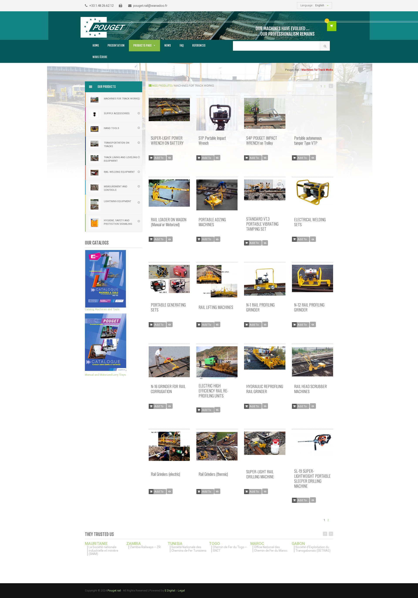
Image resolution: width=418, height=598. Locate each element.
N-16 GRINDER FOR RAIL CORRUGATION (168, 389)
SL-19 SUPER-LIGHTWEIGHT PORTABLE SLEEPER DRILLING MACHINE (312, 479)
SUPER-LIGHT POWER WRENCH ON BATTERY (167, 140)
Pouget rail (114, 590)
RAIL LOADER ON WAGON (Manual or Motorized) (168, 222)
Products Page (142, 45)
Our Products (106, 87)
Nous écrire (100, 57)
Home (96, 45)
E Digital (170, 590)
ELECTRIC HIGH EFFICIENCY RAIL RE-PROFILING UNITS (213, 390)
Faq (182, 45)
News (167, 45)
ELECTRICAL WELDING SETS (310, 222)
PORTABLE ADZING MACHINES (212, 222)
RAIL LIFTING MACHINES (216, 307)
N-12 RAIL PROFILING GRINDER (309, 307)
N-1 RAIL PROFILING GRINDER (260, 307)
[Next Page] (331, 86)
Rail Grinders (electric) (165, 474)
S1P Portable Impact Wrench (212, 140)
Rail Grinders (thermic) (213, 474)
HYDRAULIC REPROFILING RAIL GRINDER (264, 389)
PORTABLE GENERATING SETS (168, 307)
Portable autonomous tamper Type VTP (308, 140)
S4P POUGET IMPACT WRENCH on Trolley (261, 140)
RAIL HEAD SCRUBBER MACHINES (310, 389)
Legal (181, 590)
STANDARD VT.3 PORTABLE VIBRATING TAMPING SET (262, 223)
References (199, 45)
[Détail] (170, 157)
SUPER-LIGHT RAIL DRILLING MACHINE (260, 474)
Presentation (116, 45)
